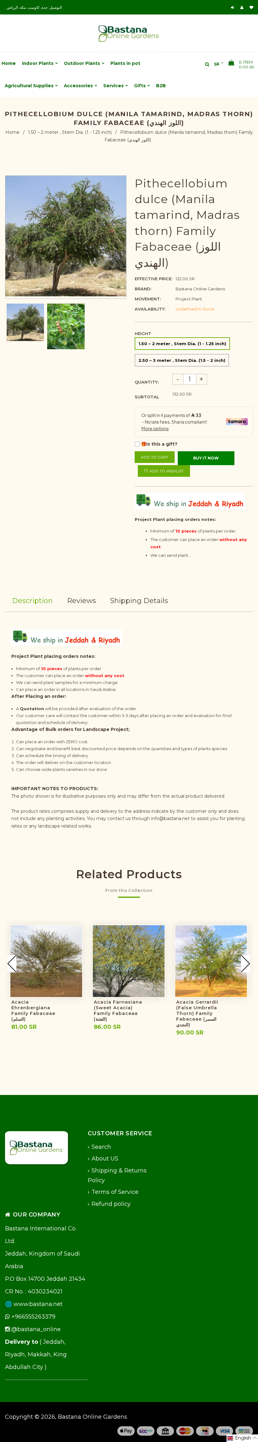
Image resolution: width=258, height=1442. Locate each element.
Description (32, 600)
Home (12, 132)
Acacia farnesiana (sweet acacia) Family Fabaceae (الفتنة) (118, 1010)
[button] (242, 1438)
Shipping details (139, 600)
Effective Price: (153, 278)
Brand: (143, 288)
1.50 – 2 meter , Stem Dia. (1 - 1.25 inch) (70, 132)
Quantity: (147, 382)
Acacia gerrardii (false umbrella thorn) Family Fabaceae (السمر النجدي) (197, 1013)
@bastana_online (35, 1329)
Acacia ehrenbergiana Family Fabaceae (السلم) (33, 1010)
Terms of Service (115, 1191)
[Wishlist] (251, 7)
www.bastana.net (38, 1304)
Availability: (150, 308)
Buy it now (206, 458)
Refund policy (111, 1203)
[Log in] (233, 7)
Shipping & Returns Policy (117, 1175)
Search (101, 1146)
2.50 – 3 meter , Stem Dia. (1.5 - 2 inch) (181, 360)
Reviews (81, 600)
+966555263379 (32, 1316)
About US (105, 1158)
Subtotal (147, 396)
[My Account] (243, 7)
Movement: (148, 298)
